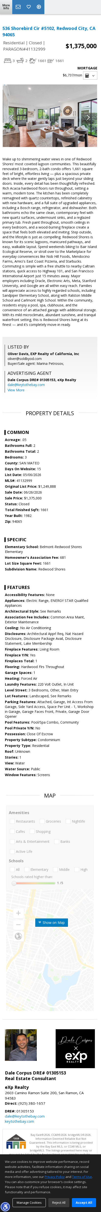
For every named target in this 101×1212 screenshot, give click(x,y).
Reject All (58, 1202)
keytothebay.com (19, 1121)
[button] (5, 1206)
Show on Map (53, 922)
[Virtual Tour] (39, 7)
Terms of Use (82, 1177)
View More (16, 390)
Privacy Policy (55, 1177)
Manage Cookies (29, 1202)
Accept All (84, 1202)
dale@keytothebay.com (26, 384)
